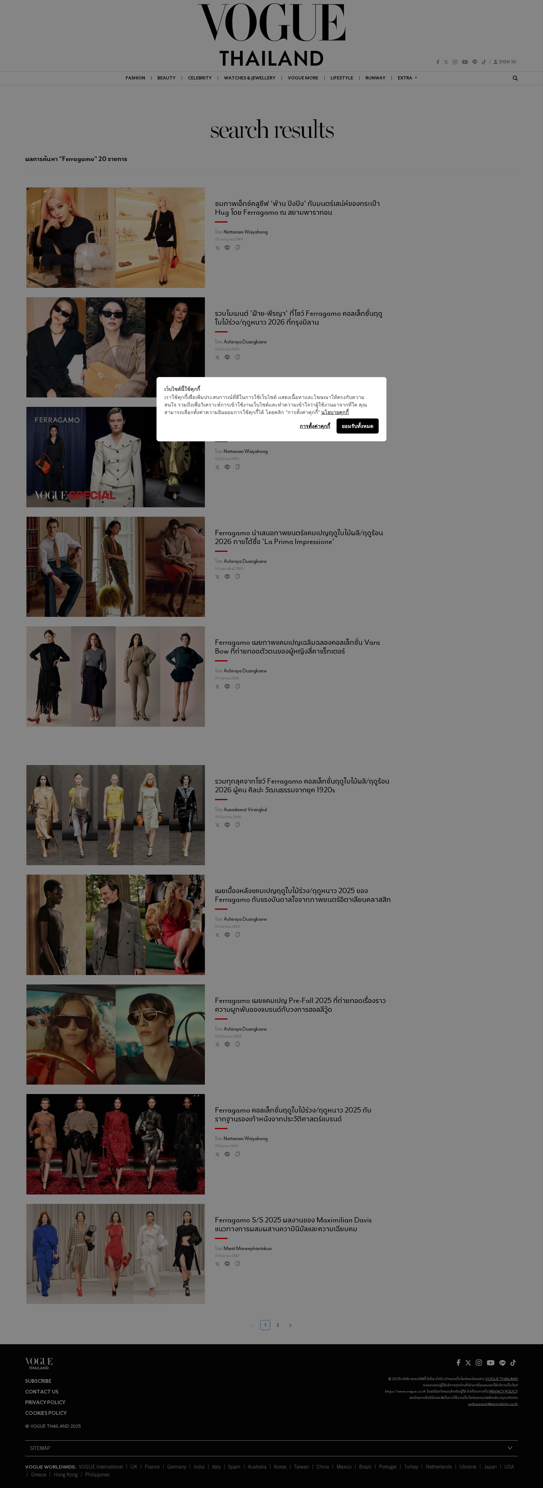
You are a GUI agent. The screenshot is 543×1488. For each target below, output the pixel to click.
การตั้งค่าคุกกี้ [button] (315, 426)
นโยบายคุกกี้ (335, 412)
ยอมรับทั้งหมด (357, 426)
